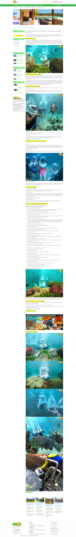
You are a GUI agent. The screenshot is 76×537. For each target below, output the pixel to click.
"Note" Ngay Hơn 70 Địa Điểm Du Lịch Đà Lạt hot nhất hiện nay (40, 504)
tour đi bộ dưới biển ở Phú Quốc (35, 308)
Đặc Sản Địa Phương (30, 498)
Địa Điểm (41, 5)
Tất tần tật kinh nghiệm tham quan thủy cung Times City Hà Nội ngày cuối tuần (20, 56)
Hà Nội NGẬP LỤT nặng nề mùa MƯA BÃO (58, 508)
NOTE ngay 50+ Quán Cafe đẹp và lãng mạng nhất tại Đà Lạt (49, 505)
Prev (14, 18)
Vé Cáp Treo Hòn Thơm (20, 69)
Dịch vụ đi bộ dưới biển (29, 34)
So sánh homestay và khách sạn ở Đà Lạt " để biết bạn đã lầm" (39, 510)
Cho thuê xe (36, 5)
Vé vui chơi (30, 5)
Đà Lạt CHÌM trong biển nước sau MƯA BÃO (58, 506)
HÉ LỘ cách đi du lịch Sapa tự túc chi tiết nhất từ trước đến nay (39, 507)
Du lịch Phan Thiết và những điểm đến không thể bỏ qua (30, 508)
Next (62, 18)
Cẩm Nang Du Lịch (54, 527)
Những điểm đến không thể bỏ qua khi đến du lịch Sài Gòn (30, 515)
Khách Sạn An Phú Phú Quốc (19, 90)
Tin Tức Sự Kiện (59, 498)
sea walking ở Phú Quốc (42, 137)
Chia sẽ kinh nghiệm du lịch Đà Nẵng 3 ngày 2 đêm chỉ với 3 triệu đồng (40, 514)
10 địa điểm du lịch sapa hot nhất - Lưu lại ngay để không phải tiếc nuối (30, 504)
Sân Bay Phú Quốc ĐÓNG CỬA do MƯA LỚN (59, 503)
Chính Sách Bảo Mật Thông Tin (56, 530)
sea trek (42, 34)
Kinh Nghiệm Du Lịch (17, 42)
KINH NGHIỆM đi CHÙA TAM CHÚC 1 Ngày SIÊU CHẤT (20, 63)
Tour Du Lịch (24, 5)
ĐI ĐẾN (19, 35)
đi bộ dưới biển (30, 492)
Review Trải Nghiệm (17, 43)
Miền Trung (20, 27)
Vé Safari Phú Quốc (19, 78)
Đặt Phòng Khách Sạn (54, 523)
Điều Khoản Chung (54, 531)
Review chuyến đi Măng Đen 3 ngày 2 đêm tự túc (20, 60)
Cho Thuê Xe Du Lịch (54, 524)
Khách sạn (18, 5)
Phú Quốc (21, 7)
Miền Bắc (15, 27)
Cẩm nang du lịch (48, 5)
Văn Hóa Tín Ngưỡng (17, 46)
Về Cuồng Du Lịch (54, 534)
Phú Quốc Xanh (20, 533)
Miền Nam (25, 27)
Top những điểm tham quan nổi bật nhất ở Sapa (30, 511)
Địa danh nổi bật (31, 27)
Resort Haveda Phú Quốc (19, 84)
